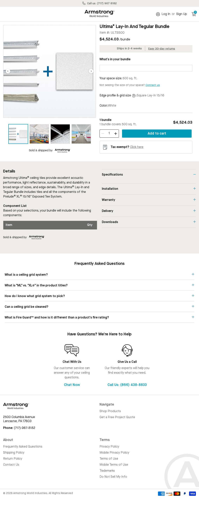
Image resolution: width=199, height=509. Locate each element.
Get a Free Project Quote (117, 417)
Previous (8, 71)
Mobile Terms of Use (114, 464)
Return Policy (12, 458)
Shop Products (110, 411)
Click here (136, 147)
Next (91, 71)
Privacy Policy (109, 446)
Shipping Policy (13, 452)
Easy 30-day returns (161, 48)
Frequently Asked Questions (22, 446)
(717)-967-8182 (24, 428)
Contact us (153, 85)
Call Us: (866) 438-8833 (127, 385)
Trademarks (107, 470)
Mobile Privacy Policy (114, 452)
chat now (72, 385)
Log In (166, 14)
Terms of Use (109, 458)
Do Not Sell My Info (113, 476)
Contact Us (11, 464)
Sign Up (181, 14)
